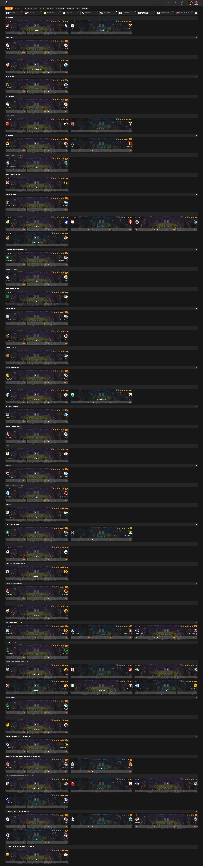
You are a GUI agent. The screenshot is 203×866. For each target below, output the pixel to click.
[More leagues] (197, 13)
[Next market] (68, 33)
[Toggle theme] (190, 2)
